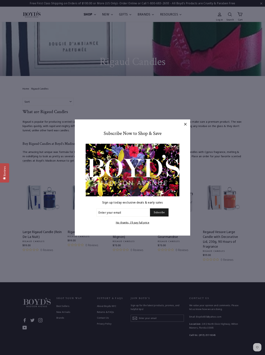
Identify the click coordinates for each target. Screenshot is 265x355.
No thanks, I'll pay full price (132, 222)
